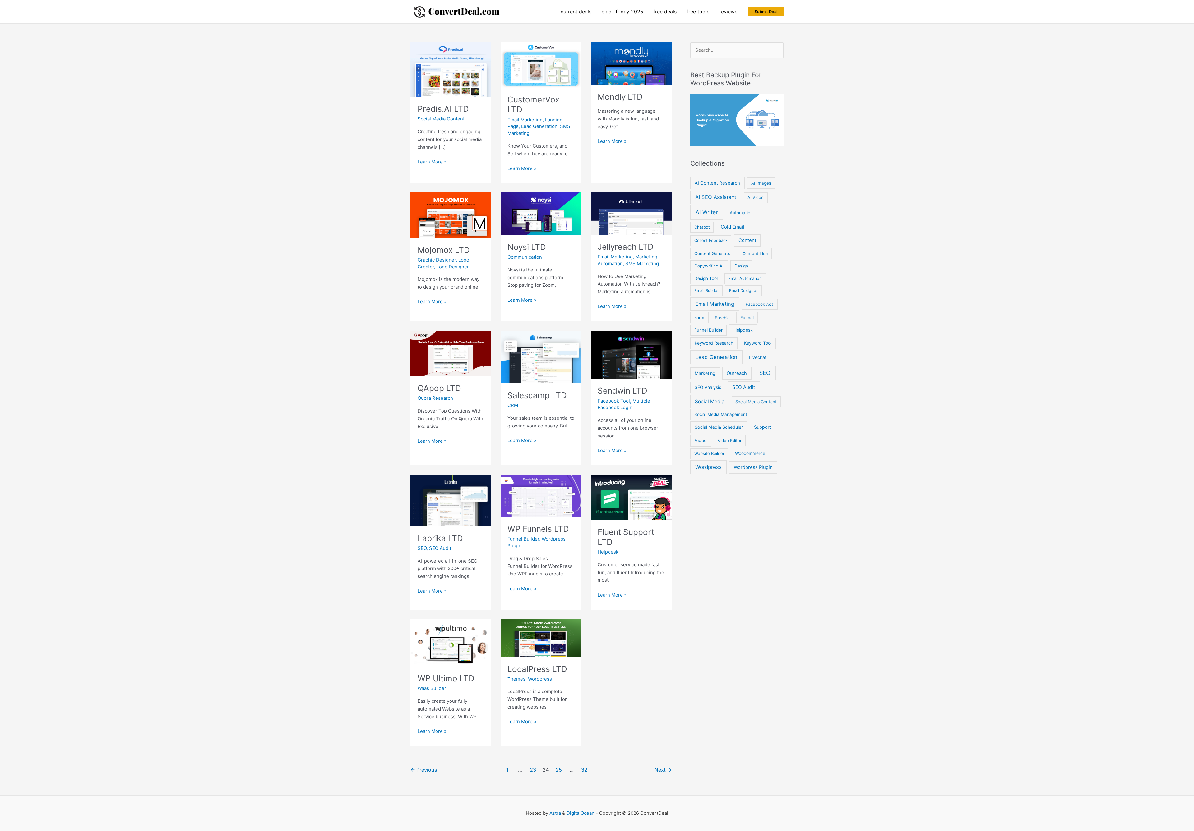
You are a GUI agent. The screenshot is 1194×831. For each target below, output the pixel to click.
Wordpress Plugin (753, 467)
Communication (524, 257)
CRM (512, 405)
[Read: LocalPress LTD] (541, 637)
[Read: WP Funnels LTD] (541, 495)
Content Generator (713, 253)
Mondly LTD (620, 97)
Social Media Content (441, 119)
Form (699, 317)
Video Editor (730, 440)
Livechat (757, 357)
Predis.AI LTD (443, 109)
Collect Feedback (711, 240)
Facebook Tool (614, 401)
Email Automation (745, 278)
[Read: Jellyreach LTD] (631, 213)
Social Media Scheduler (719, 427)
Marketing (705, 373)
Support (762, 427)
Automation (741, 212)
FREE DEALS (665, 11)
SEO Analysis (708, 387)
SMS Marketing (642, 264)
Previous (423, 770)
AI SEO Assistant (715, 197)
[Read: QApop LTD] (450, 353)
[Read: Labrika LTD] (450, 500)
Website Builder (709, 453)
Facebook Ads (760, 304)
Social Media (709, 401)
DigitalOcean (581, 813)
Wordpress (540, 679)
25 (559, 770)
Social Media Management (720, 414)
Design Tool (706, 278)
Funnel (747, 317)
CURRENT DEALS (576, 11)
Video (701, 440)
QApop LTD (439, 388)
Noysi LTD (526, 247)
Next (663, 770)
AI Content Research (717, 183)
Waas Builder (432, 688)
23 (533, 770)
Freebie (722, 317)
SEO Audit (440, 548)
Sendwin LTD (622, 390)
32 (584, 770)
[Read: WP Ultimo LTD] (450, 642)
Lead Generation (539, 126)
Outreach (737, 373)
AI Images (761, 183)
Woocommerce (750, 453)
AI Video (755, 197)
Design (741, 265)
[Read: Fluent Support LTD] (631, 497)
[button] (766, 11)
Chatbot (702, 226)
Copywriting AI (709, 265)
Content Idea (755, 253)
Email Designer (743, 290)
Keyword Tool (757, 343)
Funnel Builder (523, 539)
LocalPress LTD (537, 669)
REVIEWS (728, 11)
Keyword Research (714, 343)
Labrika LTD (440, 538)
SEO (422, 548)
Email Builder (706, 290)
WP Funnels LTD (538, 529)
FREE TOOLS (698, 11)
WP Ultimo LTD (446, 678)
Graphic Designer (437, 260)
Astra (555, 813)
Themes (516, 679)
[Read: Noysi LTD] (541, 213)
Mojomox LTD (444, 250)
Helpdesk (608, 552)
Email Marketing (525, 120)
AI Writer (707, 212)
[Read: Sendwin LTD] (631, 354)
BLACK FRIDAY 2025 (622, 11)
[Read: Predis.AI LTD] (450, 69)
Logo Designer (453, 267)
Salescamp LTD (537, 395)
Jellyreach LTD (626, 247)
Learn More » (432, 162)
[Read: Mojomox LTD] (450, 215)
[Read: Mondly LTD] (631, 63)
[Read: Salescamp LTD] (541, 357)
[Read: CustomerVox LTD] (541, 65)
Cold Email (732, 227)
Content (747, 240)
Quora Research (435, 398)
